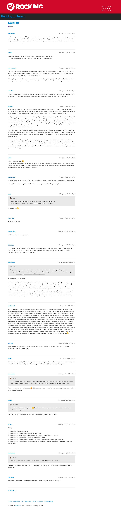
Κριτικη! (13, 22)
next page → (12, 490)
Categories (16, 501)
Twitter (109, 8)
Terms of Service (38, 501)
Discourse (18, 505)
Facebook (103, 8)
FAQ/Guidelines (26, 501)
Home (10, 501)
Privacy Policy (48, 501)
